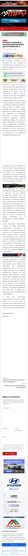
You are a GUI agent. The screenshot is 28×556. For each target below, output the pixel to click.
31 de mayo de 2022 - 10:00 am (10, 49)
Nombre (5, 428)
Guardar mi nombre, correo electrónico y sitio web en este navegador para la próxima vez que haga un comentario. (14, 446)
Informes (5, 40)
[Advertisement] (14, 151)
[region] (14, 542)
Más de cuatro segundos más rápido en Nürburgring (14, 385)
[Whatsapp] (15, 56)
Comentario (6, 408)
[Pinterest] (12, 56)
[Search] (26, 28)
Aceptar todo (14, 544)
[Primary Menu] (2, 28)
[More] (21, 56)
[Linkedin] (10, 56)
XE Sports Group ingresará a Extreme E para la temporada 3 (13, 379)
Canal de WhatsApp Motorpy (15, 75)
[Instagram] (18, 56)
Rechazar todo (14, 552)
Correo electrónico (18, 429)
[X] (7, 56)
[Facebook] (4, 56)
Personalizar (14, 548)
